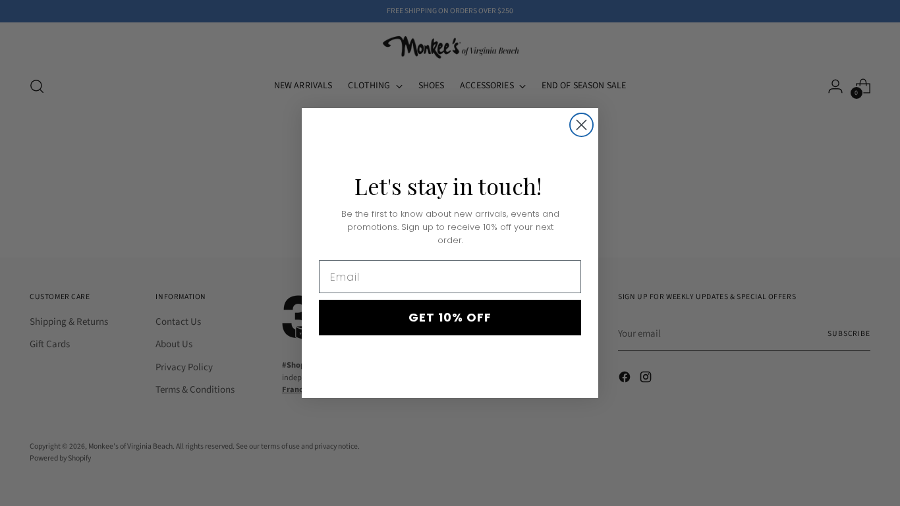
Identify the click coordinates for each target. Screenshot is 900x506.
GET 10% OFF (450, 317)
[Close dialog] (581, 124)
